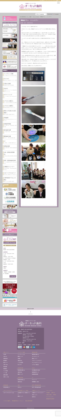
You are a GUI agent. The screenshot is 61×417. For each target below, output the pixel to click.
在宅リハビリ (34, 394)
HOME (4, 354)
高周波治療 (5, 385)
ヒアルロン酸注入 (35, 364)
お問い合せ (5, 364)
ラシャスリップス (49, 396)
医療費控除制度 (35, 374)
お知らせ (5, 356)
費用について (20, 356)
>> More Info (12, 276)
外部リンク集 (6, 376)
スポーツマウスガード (7, 390)
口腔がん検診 (49, 394)
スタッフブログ (49, 390)
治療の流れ (20, 360)
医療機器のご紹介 (35, 381)
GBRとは (19, 387)
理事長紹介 (5, 358)
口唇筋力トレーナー (36, 390)
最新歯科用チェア (35, 372)
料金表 (54, 394)
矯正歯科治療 (20, 367)
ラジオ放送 (5, 370)
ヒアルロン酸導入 (6, 400)
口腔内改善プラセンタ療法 (23, 390)
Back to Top (30, 308)
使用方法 (34, 396)
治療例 (19, 358)
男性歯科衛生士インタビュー (18, 400)
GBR (19, 385)
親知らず (53, 392)
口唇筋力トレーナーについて (37, 392)
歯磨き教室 (5, 374)
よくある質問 (20, 362)
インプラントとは (21, 354)
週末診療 (5, 366)
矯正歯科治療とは (21, 370)
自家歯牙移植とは (21, 379)
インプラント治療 (21, 352)
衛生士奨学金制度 (28, 400)
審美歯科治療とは (35, 354)
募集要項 (5, 368)
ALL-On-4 (20, 364)
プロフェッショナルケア (37, 360)
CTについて (34, 379)
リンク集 (5, 372)
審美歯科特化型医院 (50, 398)
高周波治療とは (6, 387)
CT (32, 377)
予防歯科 (48, 392)
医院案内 (5, 360)
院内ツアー (5, 362)
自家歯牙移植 (20, 377)
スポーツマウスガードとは (8, 392)
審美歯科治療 (34, 352)
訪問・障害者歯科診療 (36, 385)
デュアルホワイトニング (37, 362)
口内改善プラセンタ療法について (24, 393)
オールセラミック (35, 356)
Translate (57, 14)
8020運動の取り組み (36, 370)
